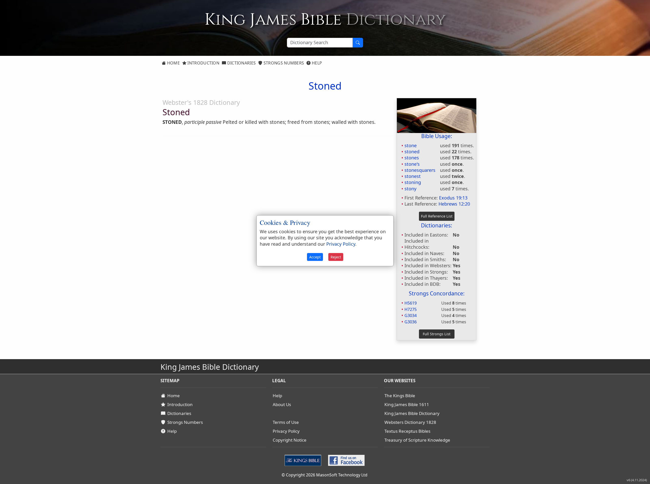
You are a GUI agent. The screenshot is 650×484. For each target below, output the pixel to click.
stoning (412, 182)
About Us (282, 404)
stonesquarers (419, 170)
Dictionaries (241, 63)
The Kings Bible (399, 395)
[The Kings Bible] (304, 459)
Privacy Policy (286, 431)
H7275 (410, 309)
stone (410, 145)
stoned (411, 151)
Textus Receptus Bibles (407, 431)
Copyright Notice (289, 440)
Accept (315, 257)
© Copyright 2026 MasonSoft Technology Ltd (324, 475)
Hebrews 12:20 (454, 204)
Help (316, 63)
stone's (412, 164)
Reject (336, 257)
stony (410, 189)
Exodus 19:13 (453, 198)
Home (173, 63)
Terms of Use (286, 422)
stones (411, 158)
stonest (412, 176)
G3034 (410, 315)
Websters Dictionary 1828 (410, 422)
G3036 (410, 322)
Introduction (202, 63)
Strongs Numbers (283, 63)
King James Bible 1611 (406, 404)
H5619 (410, 303)
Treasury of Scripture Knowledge (417, 440)
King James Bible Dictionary (412, 413)
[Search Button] (357, 42)
